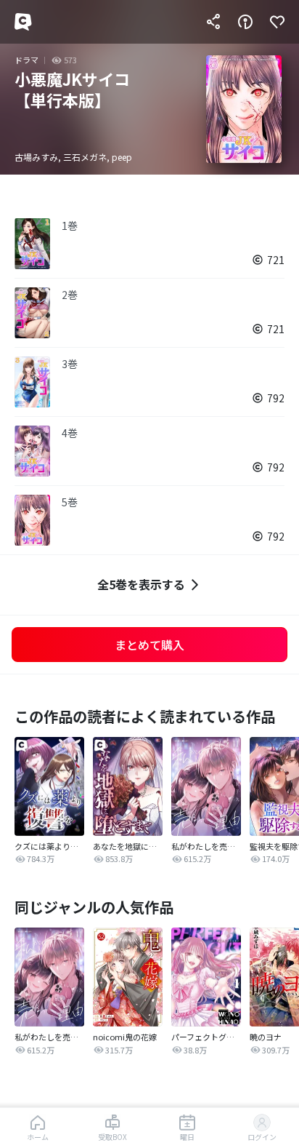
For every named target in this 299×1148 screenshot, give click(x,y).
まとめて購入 (149, 644)
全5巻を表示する (141, 584)
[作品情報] (245, 21)
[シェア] (213, 21)
